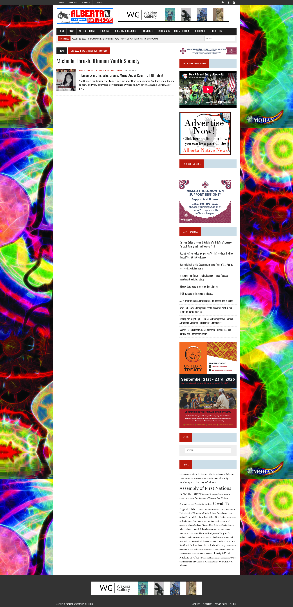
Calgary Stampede (186, 498)
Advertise (86, 2)
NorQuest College (188, 545)
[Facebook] (228, 2)
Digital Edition (182, 31)
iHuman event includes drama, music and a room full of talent (121, 75)
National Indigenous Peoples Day (215, 533)
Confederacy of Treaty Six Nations (195, 504)
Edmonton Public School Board (207, 513)
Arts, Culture (86, 70)
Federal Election (194, 517)
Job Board (199, 31)
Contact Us (216, 31)
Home (61, 31)
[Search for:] (208, 450)
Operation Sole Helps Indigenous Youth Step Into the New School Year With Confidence (206, 255)
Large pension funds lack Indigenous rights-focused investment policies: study (203, 277)
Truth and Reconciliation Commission (216, 558)
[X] (223, 2)
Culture (98, 70)
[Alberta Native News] (85, 16)
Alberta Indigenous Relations (221, 474)
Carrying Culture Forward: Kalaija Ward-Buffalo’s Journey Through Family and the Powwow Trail (205, 244)
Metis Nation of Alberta (194, 529)
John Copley (109, 70)
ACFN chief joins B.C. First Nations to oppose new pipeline (206, 301)
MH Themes (89, 604)
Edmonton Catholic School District (212, 509)
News (71, 31)
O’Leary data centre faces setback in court (199, 286)
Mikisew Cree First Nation (219, 529)
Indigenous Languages (192, 521)
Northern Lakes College (212, 545)
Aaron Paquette (185, 474)
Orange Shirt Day (211, 549)
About (61, 2)
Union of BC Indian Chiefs (208, 561)
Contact (98, 2)
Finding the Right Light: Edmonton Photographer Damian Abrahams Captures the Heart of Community (206, 321)
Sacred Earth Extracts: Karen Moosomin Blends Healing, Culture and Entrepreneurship (205, 332)
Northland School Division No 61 (192, 549)
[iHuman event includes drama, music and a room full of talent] (66, 89)
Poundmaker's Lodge (226, 549)
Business (104, 31)
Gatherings (164, 31)
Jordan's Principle (201, 525)
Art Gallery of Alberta (204, 482)
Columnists (147, 31)
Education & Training (125, 31)
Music (120, 70)
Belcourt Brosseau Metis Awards (215, 494)
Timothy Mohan (185, 554)
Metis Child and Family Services (221, 525)
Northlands (231, 545)
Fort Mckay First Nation (215, 517)
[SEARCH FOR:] (219, 38)
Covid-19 (221, 503)
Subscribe (73, 2)
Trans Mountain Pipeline (202, 553)
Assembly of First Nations (205, 488)
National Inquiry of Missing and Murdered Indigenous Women (209, 541)
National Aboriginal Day (189, 533)
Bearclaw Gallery (190, 494)
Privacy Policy (221, 604)
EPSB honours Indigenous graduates (196, 293)
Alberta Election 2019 (200, 474)
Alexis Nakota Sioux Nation (190, 478)
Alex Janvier (207, 478)
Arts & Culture (87, 31)
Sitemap (233, 604)
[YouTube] (234, 2)
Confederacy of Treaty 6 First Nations (211, 498)
